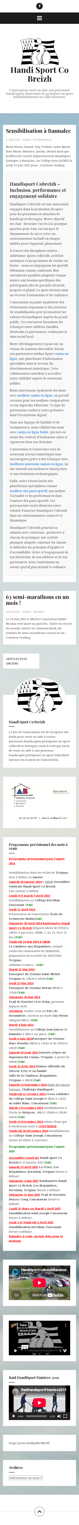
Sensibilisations (42, 139)
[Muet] (59, 1416)
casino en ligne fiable (32, 432)
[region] (39, 802)
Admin (26, 139)
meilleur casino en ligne (35, 395)
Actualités (38, 611)
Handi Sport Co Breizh (39, 74)
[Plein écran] (65, 1416)
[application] (39, 1402)
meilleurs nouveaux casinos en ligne (36, 464)
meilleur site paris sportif (28, 491)
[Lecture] (14, 1416)
